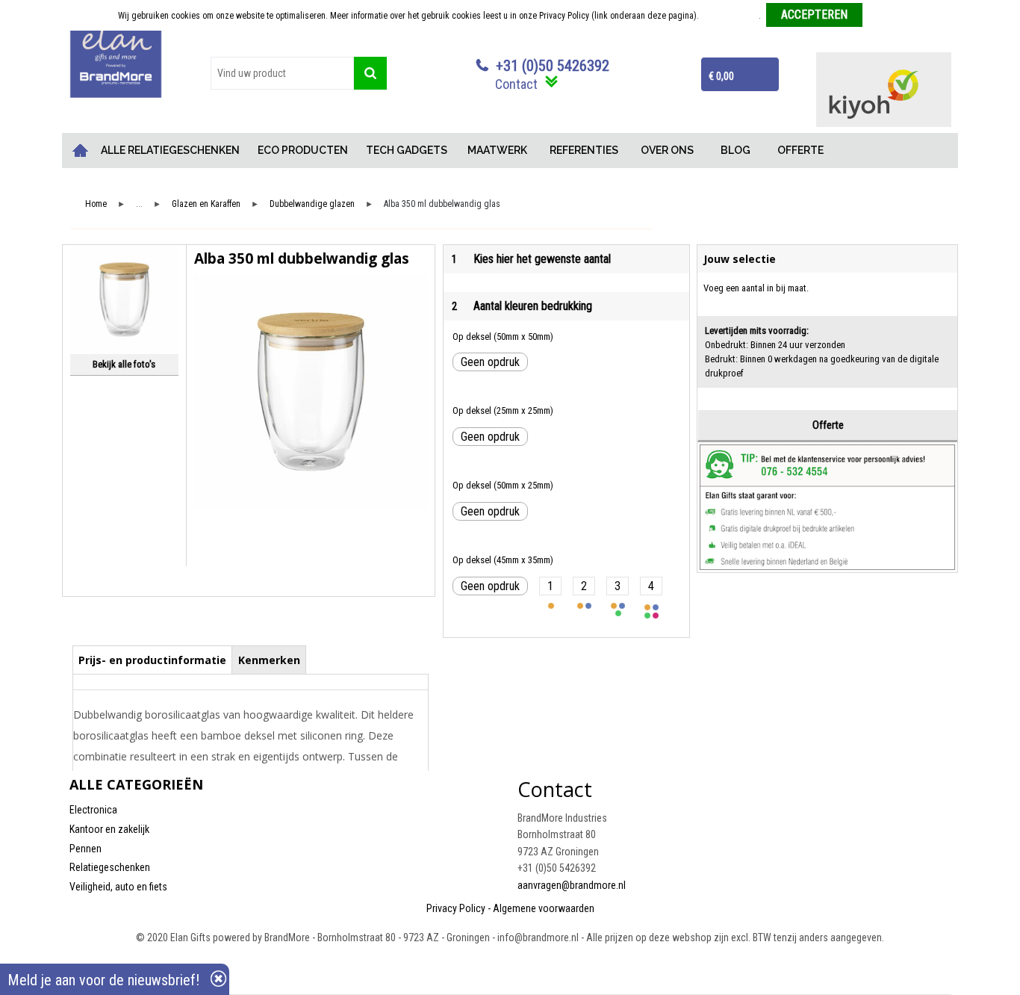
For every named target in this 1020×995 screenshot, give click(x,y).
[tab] (152, 659)
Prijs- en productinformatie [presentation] (152, 660)
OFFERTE (800, 150)
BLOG (735, 150)
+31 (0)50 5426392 (552, 66)
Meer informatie (730, 15)
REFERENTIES (584, 150)
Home (80, 150)
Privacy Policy (455, 908)
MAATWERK (497, 150)
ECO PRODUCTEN (303, 150)
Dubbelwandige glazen (312, 204)
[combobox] (282, 73)
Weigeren (885, 15)
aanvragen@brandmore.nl (571, 885)
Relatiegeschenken (109, 867)
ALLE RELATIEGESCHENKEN (170, 150)
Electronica (93, 810)
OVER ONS (667, 150)
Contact (516, 84)
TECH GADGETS (406, 150)
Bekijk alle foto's (124, 364)
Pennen (85, 849)
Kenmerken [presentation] (269, 660)
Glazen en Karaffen (206, 204)
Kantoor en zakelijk (109, 829)
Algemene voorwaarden (543, 908)
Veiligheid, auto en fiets (118, 887)
